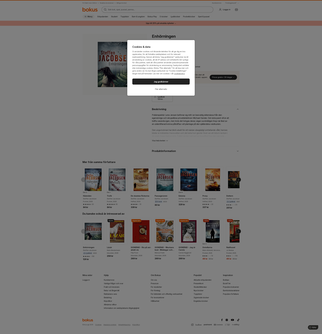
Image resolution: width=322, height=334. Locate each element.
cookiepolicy (179, 74)
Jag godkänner (161, 81)
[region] (161, 68)
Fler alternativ (161, 89)
